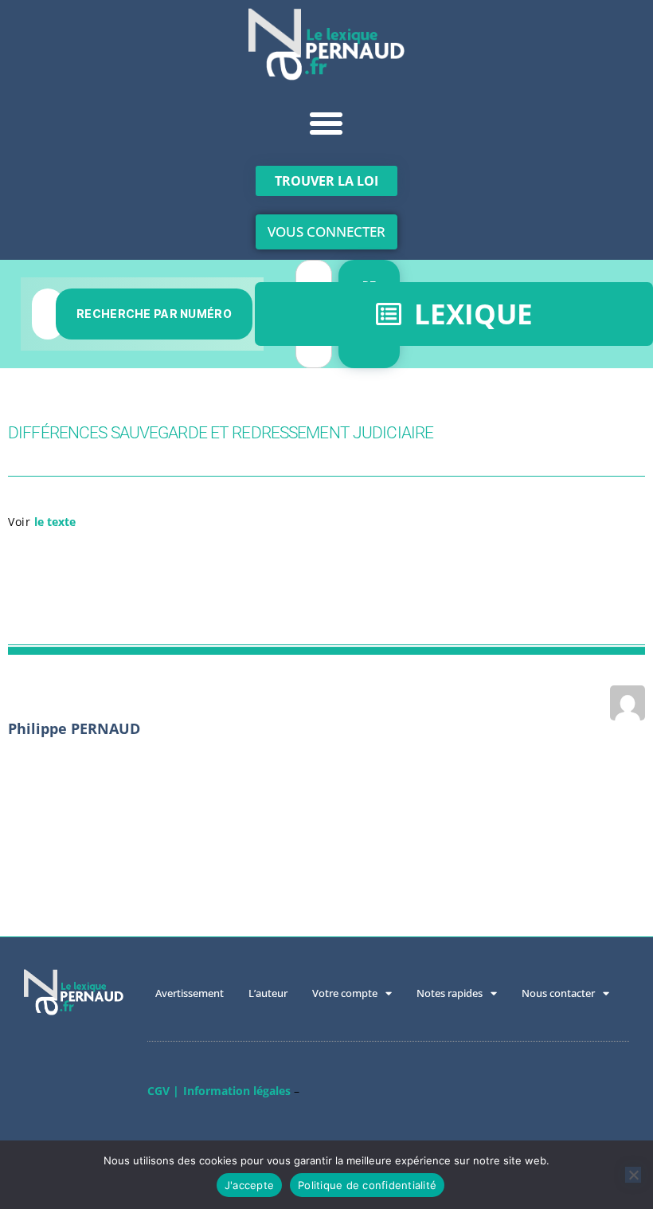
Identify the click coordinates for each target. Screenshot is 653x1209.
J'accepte (249, 1185)
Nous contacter (558, 993)
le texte (55, 521)
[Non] (633, 1175)
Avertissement (189, 993)
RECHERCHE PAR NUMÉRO (154, 313)
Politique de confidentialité (367, 1185)
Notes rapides (449, 993)
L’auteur (267, 993)
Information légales (237, 1090)
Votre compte (344, 993)
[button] (326, 123)
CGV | (163, 1090)
